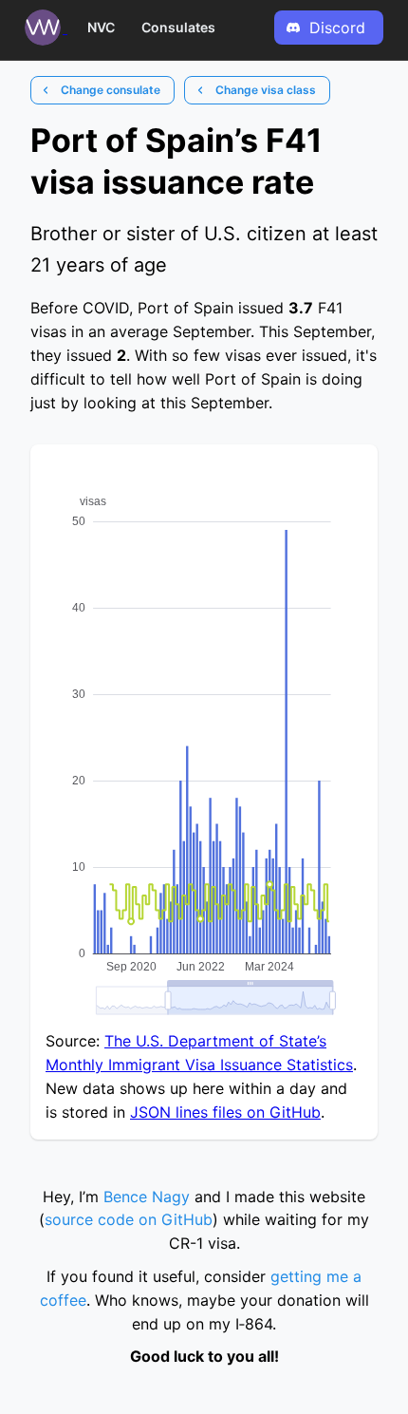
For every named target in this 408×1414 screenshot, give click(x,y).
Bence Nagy (146, 1196)
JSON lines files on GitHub (225, 1112)
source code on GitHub (129, 1219)
